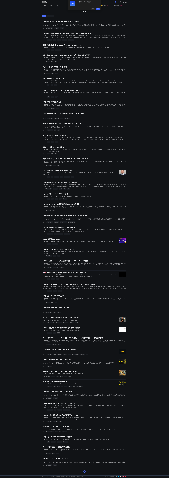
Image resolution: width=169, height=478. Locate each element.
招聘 (82, 476)
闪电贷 (62, 28)
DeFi (65, 386)
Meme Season (79, 386)
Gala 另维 (55, 465)
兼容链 (58, 332)
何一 (48, 279)
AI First (54, 354)
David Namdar (66, 177)
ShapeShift (57, 118)
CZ (61, 177)
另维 (54, 312)
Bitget (49, 198)
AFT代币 (55, 290)
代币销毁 (61, 267)
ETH (55, 130)
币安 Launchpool (75, 354)
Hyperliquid (50, 165)
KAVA (56, 85)
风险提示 (78, 476)
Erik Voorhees (50, 118)
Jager (54, 210)
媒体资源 (58, 476)
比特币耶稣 (55, 188)
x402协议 (59, 39)
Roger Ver (49, 188)
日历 (64, 5)
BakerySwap (65, 322)
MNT (53, 141)
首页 (45, 5)
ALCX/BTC (53, 441)
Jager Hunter (50, 222)
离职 (57, 279)
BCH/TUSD (59, 441)
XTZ (56, 302)
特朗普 (61, 376)
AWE (48, 153)
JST (48, 85)
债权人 (53, 453)
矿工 (65, 376)
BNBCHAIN (55, 244)
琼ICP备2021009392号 (109, 476)
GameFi (69, 386)
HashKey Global (66, 409)
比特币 (49, 376)
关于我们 (53, 476)
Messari (49, 344)
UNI (52, 198)
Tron (60, 431)
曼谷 (54, 386)
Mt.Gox (49, 453)
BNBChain (57, 28)
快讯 (51, 5)
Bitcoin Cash (50, 233)
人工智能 (64, 354)
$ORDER (49, 244)
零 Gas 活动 (55, 421)
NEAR (52, 50)
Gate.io (60, 290)
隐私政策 (73, 476)
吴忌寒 (53, 376)
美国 (64, 188)
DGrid (54, 39)
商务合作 (68, 476)
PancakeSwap (58, 322)
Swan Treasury (50, 28)
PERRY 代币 (55, 267)
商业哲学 (59, 354)
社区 (74, 386)
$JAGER (49, 210)
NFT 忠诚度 (55, 398)
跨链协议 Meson (50, 431)
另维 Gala (53, 279)
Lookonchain (50, 130)
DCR (48, 73)
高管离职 (58, 312)
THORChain (67, 118)
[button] (126, 2)
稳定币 (72, 177)
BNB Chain (82, 354)
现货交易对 (65, 441)
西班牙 (60, 188)
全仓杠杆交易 (58, 50)
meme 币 (52, 322)
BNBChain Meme (71, 222)
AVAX (52, 96)
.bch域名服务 (66, 233)
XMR (52, 73)
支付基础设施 (71, 39)
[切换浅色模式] (123, 2)
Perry (59, 255)
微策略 (70, 376)
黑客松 (58, 386)
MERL (49, 141)
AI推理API (49, 39)
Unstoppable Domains (58, 233)
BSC (77, 322)
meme (54, 255)
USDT (61, 421)
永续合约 (64, 198)
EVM (54, 332)
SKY (52, 153)
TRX (56, 61)
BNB (52, 177)
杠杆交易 (52, 108)
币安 (48, 50)
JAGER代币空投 (63, 222)
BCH (52, 61)
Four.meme (56, 222)
